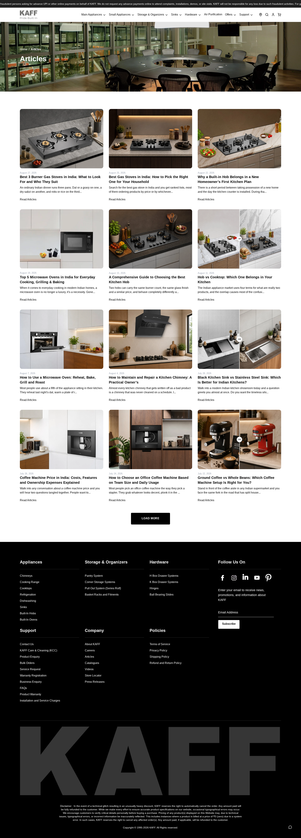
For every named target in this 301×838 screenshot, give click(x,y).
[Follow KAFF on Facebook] (222, 577)
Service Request (30, 669)
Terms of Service (160, 644)
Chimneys (26, 575)
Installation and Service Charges (40, 700)
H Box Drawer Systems (164, 575)
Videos (89, 669)
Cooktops (26, 588)
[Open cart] (279, 14)
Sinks (23, 607)
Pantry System (94, 575)
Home (23, 49)
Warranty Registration (33, 675)
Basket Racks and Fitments (102, 594)
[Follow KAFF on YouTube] (257, 577)
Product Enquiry (30, 656)
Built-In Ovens (28, 619)
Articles (89, 656)
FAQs (23, 688)
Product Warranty (30, 694)
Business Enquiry (31, 681)
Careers (90, 650)
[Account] (273, 14)
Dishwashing (28, 600)
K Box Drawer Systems (164, 582)
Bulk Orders (27, 662)
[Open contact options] (290, 827)
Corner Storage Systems (100, 582)
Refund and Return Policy (166, 662)
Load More (151, 518)
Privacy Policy (158, 650)
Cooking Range (29, 582)
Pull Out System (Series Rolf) (103, 588)
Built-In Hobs (28, 613)
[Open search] (267, 14)
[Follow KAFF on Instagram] (234, 577)
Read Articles (28, 199)
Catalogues (92, 662)
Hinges (154, 588)
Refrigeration (28, 594)
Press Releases (95, 681)
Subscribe (229, 623)
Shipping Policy (159, 656)
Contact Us (27, 644)
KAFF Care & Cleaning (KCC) (38, 650)
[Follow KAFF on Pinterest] (268, 577)
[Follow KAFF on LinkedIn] (245, 577)
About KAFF (92, 644)
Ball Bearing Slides (161, 594)
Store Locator (93, 675)
